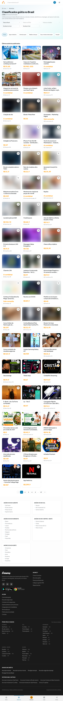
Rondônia (7, 552)
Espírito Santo (9, 511)
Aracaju (45, 639)
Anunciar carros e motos (19, 670)
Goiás (37, 523)
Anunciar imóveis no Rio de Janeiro (29, 680)
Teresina (45, 641)
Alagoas (7, 532)
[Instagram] (3, 584)
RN (47, 635)
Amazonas (8, 548)
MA (49, 644)
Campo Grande (6, 653)
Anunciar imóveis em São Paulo (10, 680)
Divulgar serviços (32, 670)
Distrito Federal (40, 521)
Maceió (45, 637)
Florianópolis (25, 631)
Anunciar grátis (37, 578)
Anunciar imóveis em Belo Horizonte (50, 680)
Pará (6, 550)
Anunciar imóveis (6, 670)
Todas (4, 34)
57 (41, 492)
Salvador (45, 627)
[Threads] (11, 584)
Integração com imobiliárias (9, 607)
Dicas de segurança (7, 599)
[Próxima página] (44, 492)
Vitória (3, 633)
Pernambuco (8, 523)
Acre (6, 554)
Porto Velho (25, 653)
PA (28, 651)
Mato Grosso (39, 527)
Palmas (24, 660)
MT (8, 655)
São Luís (45, 644)
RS (31, 629)
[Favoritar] (18, 48)
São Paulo (7, 505)
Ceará (7, 525)
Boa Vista (24, 655)
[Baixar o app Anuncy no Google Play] (7, 589)
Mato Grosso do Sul (41, 525)
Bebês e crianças (33, 34)
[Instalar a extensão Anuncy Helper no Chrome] (19, 589)
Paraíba (7, 527)
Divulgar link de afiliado (8, 673)
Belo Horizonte (6, 631)
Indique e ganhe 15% (38, 582)
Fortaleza (45, 631)
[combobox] (11, 22)
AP (29, 658)
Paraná (37, 505)
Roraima (7, 556)
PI (49, 641)
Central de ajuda (6, 597)
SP (9, 627)
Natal (44, 635)
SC (31, 631)
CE (50, 631)
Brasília (4, 649)
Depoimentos (36, 585)
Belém (24, 651)
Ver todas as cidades (56, 622)
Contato (4, 614)
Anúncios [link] (11, 8)
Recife (44, 629)
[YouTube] (7, 584)
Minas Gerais (8, 509)
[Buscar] (54, 2)
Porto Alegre (25, 629)
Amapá (7, 558)
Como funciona (37, 575)
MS (13, 653)
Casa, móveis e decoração (46, 34)
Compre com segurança (8, 602)
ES (7, 633)
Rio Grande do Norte (10, 530)
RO (31, 653)
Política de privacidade (8, 612)
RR (29, 655)
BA (49, 627)
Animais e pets (23, 34)
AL (48, 637)
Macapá (24, 658)
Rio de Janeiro (9, 507)
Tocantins (7, 560)
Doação (57, 34)
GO (9, 651)
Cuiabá (4, 655)
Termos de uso (6, 609)
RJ (11, 629)
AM (29, 649)
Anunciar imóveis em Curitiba (9, 682)
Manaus (24, 649)
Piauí (6, 536)
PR (29, 627)
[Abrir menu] (59, 2)
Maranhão (8, 538)
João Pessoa (46, 633)
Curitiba (24, 627)
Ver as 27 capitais (43, 682)
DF (8, 649)
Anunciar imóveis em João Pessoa (28, 682)
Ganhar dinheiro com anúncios (10, 604)
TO (28, 660)
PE (48, 629)
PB (51, 633)
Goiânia (4, 651)
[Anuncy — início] (3, 2)
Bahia (6, 521)
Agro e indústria (12, 34)
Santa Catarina (40, 509)
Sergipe (7, 534)
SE (49, 639)
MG (12, 631)
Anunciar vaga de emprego (46, 670)
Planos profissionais (38, 580)
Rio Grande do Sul (40, 507)
